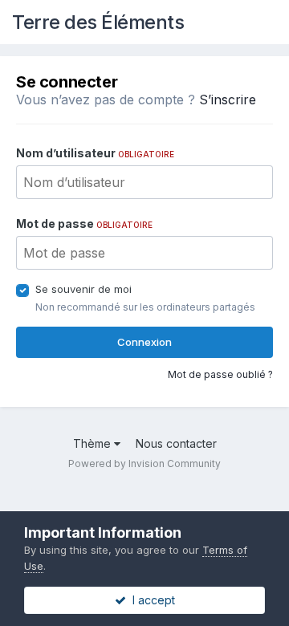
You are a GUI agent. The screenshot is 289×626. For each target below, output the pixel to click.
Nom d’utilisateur (95, 153)
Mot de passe (84, 223)
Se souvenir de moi (83, 289)
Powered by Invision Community (144, 463)
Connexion (144, 341)
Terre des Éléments (98, 22)
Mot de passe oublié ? (220, 374)
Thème (93, 443)
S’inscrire (227, 99)
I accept (150, 600)
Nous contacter (176, 443)
